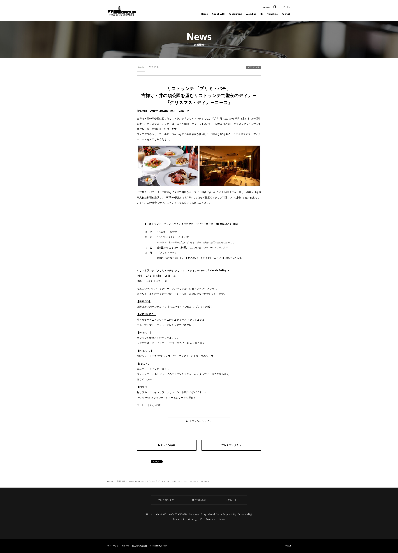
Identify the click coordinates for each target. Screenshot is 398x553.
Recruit (286, 13)
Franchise (272, 13)
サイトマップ (112, 545)
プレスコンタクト (167, 499)
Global (211, 514)
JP (284, 7)
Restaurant (235, 13)
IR (261, 13)
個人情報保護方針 (139, 545)
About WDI (218, 13)
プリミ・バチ (167, 252)
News (222, 519)
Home (204, 13)
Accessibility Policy (158, 545)
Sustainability (244, 514)
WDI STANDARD (178, 514)
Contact (266, 7)
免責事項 (125, 545)
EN (288, 7)
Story (203, 514)
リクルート (231, 499)
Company (194, 514)
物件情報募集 (199, 499)
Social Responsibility (226, 514)
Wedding (251, 13)
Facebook (275, 8)
